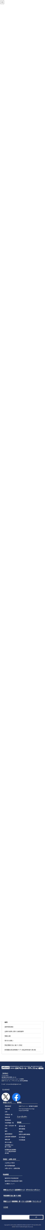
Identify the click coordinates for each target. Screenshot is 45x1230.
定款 (6, 1128)
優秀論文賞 (22, 1126)
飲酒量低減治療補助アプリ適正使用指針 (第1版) (20, 1050)
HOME (5, 1207)
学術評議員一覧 (9, 1123)
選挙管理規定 (9, 1027)
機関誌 (19, 1102)
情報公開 (7, 1036)
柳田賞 (21, 1131)
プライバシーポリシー (33, 1190)
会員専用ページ (20, 1190)
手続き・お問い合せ (9, 1159)
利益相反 (6, 1174)
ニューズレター (22, 1116)
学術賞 (19, 1122)
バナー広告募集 (26, 1201)
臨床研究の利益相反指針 (12, 1178)
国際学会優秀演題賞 (24, 1134)
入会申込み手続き (10, 1163)
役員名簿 (7, 1117)
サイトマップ (36, 1201)
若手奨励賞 (22, 1137)
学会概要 (7, 1109)
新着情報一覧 (16, 1201)
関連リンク (7, 1201)
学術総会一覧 (8, 1114)
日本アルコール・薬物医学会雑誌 (28, 1106)
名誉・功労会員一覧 (10, 1125)
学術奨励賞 (22, 1140)
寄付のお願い (9, 1040)
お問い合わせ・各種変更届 (12, 1168)
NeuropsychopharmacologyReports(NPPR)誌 (26, 1109)
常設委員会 (8, 1120)
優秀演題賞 (22, 1129)
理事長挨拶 (8, 1106)
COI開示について (10, 1184)
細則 (6, 1022)
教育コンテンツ (8, 1190)
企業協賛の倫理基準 (10, 1136)
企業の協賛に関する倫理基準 (14, 1031)
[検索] (36, 1217)
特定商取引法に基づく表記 (13, 1045)
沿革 (6, 1112)
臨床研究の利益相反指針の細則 (13, 1181)
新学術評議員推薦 (10, 1165)
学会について (7, 1102)
